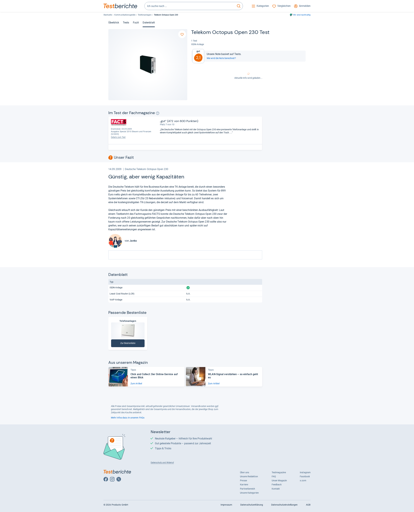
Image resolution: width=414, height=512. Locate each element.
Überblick (113, 22)
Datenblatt (149, 22)
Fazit (136, 22)
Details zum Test (118, 137)
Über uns (244, 472)
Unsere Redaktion (249, 476)
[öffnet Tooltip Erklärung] (157, 113)
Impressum (226, 504)
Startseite (108, 15)
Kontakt (276, 488)
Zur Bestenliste (132, 344)
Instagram (305, 472)
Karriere (244, 484)
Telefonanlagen (144, 15)
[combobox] (190, 6)
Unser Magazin (279, 480)
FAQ (274, 476)
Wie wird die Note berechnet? (221, 58)
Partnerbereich (247, 488)
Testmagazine (279, 472)
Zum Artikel (136, 383)
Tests (126, 22)
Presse (243, 480)
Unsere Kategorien (249, 492)
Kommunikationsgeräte (124, 15)
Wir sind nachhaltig (301, 15)
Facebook (305, 476)
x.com (303, 480)
